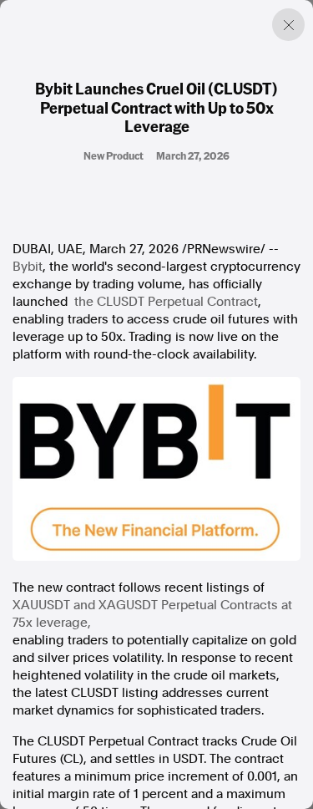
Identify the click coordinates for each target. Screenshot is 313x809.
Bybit (28, 266)
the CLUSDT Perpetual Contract (166, 301)
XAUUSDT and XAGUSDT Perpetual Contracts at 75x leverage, (152, 614)
